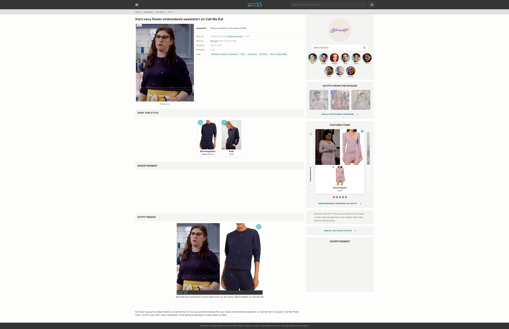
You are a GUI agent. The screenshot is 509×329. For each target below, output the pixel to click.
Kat (312, 64)
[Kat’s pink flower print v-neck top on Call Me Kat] (360, 100)
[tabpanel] (339, 161)
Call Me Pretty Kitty (235, 36)
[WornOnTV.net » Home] (254, 5)
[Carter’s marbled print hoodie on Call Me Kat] (318, 100)
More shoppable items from (338, 203)
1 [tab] (334, 197)
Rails (243, 54)
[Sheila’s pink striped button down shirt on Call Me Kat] (339, 100)
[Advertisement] (214, 190)
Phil (339, 76)
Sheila (334, 64)
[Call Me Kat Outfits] (340, 30)
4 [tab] (343, 197)
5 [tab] (346, 197)
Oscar (329, 76)
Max (345, 64)
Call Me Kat (148, 12)
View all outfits (338, 231)
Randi (323, 64)
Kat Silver (160, 12)
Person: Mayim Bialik (278, 54)
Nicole (350, 76)
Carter (356, 64)
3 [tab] (340, 197)
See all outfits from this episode (338, 114)
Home (137, 12)
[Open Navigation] (136, 5)
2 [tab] (337, 197)
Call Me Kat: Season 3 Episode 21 (224, 54)
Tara (367, 64)
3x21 (170, 12)
